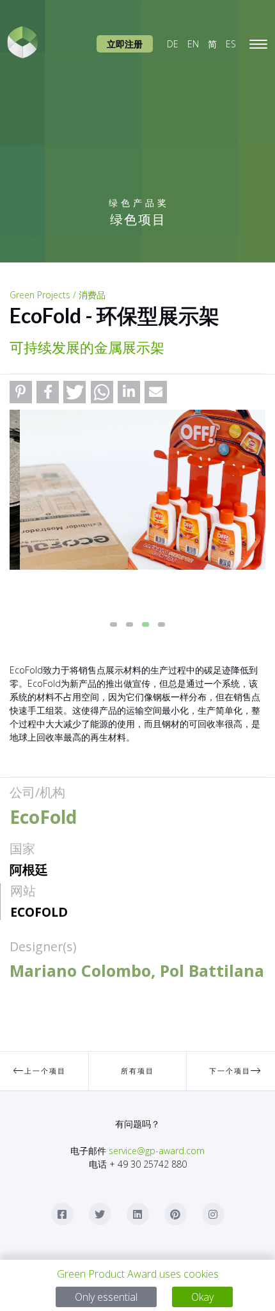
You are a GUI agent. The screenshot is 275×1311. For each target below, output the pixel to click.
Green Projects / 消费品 (58, 295)
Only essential (106, 1297)
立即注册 (125, 44)
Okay (202, 1297)
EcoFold (39, 912)
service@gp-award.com (157, 1151)
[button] (21, 392)
